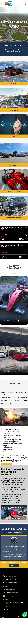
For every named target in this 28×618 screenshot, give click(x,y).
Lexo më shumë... (7, 464)
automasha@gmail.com (12, 592)
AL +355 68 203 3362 (11, 579)
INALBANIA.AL (24, 617)
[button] (24, 614)
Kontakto (14, 565)
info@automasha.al (10, 589)
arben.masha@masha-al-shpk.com (15, 596)
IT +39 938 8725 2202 (11, 582)
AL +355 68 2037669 (11, 576)
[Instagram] (4, 610)
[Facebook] (7, 610)
